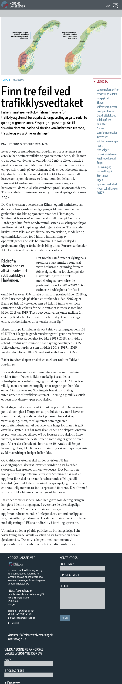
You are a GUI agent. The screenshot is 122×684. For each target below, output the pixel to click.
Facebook (14, 622)
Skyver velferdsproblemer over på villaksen (107, 107)
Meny (108, 5)
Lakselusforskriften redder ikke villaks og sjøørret (108, 94)
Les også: (102, 81)
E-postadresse (14, 670)
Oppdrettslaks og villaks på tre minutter (106, 119)
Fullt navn (67, 564)
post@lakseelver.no (26, 617)
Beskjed (65, 586)
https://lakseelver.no (20, 590)
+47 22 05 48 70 (25, 610)
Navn (7, 659)
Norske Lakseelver (21, 558)
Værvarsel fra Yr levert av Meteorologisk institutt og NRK (30, 637)
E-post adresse (70, 575)
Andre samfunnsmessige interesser (107, 132)
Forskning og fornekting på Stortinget (104, 171)
